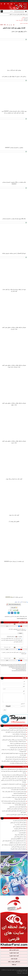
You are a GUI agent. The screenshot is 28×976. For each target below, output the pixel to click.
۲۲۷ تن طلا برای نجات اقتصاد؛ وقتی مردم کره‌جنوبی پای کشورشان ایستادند (14, 736)
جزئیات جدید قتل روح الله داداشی (20, 836)
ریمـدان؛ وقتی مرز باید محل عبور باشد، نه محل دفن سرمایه (16, 759)
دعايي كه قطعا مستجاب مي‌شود (20, 834)
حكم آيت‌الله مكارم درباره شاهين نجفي (19, 830)
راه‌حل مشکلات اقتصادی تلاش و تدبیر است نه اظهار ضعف (17, 14)
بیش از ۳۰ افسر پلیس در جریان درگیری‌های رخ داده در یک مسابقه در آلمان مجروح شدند (13, 750)
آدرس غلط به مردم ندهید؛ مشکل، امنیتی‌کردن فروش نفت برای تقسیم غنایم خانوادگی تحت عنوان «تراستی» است (13, 788)
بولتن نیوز (21, 31)
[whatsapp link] (18, 613)
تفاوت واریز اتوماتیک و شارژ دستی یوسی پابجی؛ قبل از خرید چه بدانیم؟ (13, 769)
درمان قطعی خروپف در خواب (14, 961)
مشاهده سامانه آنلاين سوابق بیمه (20, 828)
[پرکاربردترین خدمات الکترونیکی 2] (14, 873)
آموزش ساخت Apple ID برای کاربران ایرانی (18, 838)
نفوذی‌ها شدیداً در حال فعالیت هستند (19, 734)
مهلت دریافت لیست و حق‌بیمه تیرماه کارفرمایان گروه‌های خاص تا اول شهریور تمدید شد (14, 754)
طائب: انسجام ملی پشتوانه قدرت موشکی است (18, 763)
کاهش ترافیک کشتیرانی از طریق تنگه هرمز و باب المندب (16, 814)
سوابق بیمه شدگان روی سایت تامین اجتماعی (18, 822)
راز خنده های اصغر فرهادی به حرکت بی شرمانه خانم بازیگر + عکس (14, 840)
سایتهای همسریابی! (22, 832)
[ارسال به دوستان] (2, 24)
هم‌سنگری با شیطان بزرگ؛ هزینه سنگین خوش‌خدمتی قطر (16, 757)
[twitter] (4, 3)
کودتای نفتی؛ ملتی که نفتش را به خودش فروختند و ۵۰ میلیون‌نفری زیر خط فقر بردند (13, 785)
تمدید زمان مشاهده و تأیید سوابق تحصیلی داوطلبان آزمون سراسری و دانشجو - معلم (14, 811)
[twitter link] (9, 613)
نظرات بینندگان (22, 622)
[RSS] (1, 3)
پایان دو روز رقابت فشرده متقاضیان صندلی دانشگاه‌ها (16, 809)
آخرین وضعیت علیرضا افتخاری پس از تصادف (18, 743)
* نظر (24, 691)
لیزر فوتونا (14, 964)
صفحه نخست (25, 23)
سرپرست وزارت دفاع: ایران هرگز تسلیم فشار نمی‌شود (16, 745)
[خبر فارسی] (14, 921)
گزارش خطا (14, 607)
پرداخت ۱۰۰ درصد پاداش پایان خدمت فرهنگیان (18, 843)
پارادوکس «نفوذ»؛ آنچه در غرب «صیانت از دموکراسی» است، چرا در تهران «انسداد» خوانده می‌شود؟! (14, 798)
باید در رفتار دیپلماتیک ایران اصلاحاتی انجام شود (17, 728)
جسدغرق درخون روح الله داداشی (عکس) (19, 847)
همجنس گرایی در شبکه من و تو (20, 824)
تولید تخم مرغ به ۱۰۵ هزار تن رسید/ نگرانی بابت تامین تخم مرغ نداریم (13, 730)
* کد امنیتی (23, 703)
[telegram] (8, 3)
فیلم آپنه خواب (14, 959)
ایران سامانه (19, 973)
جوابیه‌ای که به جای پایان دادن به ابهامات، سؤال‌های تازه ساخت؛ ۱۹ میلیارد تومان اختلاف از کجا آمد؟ (14, 803)
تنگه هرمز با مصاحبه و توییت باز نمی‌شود (19, 795)
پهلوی (16, 602)
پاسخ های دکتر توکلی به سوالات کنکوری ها (18, 849)
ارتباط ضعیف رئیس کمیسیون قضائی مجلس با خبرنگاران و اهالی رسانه (14, 761)
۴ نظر (22, 19)
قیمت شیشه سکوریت (14, 953)
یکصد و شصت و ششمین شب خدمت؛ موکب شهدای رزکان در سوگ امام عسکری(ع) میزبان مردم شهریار (14, 792)
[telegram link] (15, 613)
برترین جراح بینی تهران (14, 950)
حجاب (18, 602)
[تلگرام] (14, 719)
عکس (21, 602)
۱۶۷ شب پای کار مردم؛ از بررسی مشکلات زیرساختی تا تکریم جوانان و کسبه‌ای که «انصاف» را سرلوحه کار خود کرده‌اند (14, 740)
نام (24, 681)
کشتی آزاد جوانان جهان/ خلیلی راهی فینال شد (18, 747)
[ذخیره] (4, 24)
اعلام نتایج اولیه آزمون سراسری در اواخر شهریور (17, 807)
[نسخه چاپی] (1, 24)
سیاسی (21, 23)
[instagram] (11, 4)
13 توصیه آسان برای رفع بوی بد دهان (19, 826)
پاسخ (7, 626)
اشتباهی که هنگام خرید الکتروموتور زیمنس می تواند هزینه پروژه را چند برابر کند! (13, 772)
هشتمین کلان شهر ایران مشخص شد (19, 820)
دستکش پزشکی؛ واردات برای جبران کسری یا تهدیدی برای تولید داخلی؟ (13, 801)
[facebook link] (12, 613)
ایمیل (24, 686)
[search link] (2, 11)
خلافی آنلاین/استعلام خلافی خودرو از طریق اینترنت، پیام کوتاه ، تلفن (14, 845)
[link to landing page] (20, 6)
